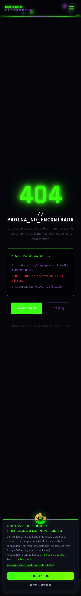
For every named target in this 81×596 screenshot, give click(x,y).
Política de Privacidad (19, 559)
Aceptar (40, 576)
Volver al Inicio (27, 308)
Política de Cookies (53, 555)
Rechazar (40, 585)
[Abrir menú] (71, 8)
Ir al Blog (58, 308)
